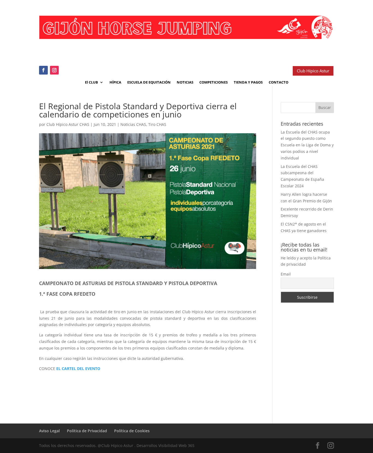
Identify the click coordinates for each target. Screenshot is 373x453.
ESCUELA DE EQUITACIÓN (149, 82)
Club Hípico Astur (313, 70)
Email (286, 274)
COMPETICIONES (213, 82)
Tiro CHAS (157, 124)
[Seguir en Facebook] (43, 70)
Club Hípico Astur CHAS (67, 124)
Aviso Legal (49, 430)
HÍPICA (115, 82)
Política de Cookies (132, 430)
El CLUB (91, 82)
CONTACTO (278, 82)
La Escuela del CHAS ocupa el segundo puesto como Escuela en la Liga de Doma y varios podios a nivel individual (307, 145)
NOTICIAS (185, 82)
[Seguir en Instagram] (54, 70)
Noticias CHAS (133, 124)
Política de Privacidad (87, 430)
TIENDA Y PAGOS (248, 82)
